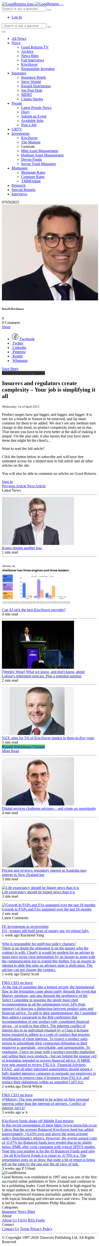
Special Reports (23, 190)
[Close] (4, 31)
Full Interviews (32, 60)
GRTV (17, 129)
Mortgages (20, 168)
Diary (25, 112)
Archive (27, 51)
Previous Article (14, 486)
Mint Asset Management (39, 151)
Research (18, 185)
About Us (9, 1220)
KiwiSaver (29, 64)
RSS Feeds (36, 1220)
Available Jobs (32, 121)
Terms (24, 1229)
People (17, 103)
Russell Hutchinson (36, 86)
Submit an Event (33, 116)
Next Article (36, 486)
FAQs (22, 1220)
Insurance (19, 73)
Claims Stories (32, 99)
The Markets (30, 142)
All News (19, 38)
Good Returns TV (35, 47)
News (16, 43)
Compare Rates (32, 177)
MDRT (26, 95)
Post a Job (29, 125)
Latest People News (36, 108)
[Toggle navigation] (62, 5)
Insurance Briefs (33, 77)
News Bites (30, 56)
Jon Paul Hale (31, 90)
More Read (10, 751)
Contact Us (10, 1229)
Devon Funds (31, 159)
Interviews (19, 194)
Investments (21, 133)
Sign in (7, 482)
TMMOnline (31, 181)
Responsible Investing (38, 69)
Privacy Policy (41, 1229)
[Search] (49, 27)
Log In (17, 17)
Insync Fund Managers (38, 164)
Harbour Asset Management (42, 155)
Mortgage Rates (33, 172)
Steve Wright (31, 82)
